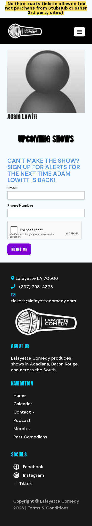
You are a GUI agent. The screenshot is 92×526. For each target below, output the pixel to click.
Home (19, 395)
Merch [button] (20, 429)
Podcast (22, 420)
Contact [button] (22, 412)
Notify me (19, 249)
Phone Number (20, 205)
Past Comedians (30, 437)
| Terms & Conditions (46, 508)
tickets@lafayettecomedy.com (43, 301)
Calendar (22, 404)
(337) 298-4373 (36, 287)
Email (12, 188)
